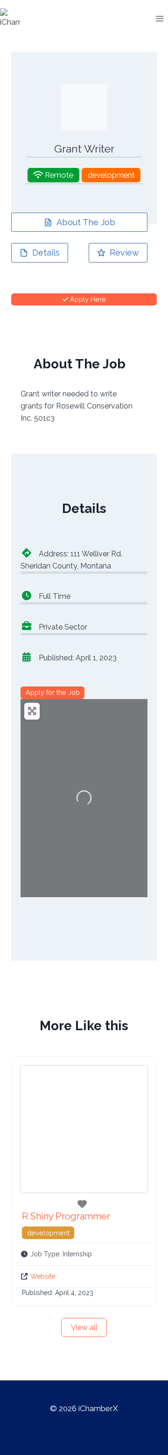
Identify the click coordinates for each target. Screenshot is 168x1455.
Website (42, 1276)
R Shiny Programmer (66, 1216)
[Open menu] (159, 18)
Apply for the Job (53, 692)
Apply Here (87, 299)
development (111, 175)
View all (84, 1327)
